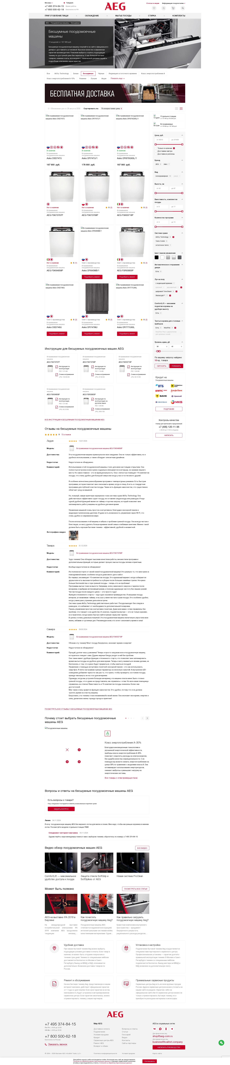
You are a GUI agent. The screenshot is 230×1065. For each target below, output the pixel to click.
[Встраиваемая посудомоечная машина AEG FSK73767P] (62, 186)
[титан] (179, 257)
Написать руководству (169, 1047)
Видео (124, 1037)
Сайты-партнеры (129, 1043)
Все (48, 73)
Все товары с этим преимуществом (121, 778)
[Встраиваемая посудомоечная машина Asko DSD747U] (62, 129)
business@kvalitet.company (168, 1042)
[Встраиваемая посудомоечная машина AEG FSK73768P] (97, 186)
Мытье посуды (123, 16)
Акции (103, 78)
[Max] (160, 1029)
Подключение (99, 1032)
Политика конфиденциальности (105, 1053)
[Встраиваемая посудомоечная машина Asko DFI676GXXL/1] (132, 129)
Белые (75, 73)
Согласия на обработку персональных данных (115, 1063)
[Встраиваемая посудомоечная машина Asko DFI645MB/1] (97, 241)
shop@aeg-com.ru (163, 1036)
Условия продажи (101, 1035)
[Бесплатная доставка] (115, 93)
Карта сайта (157, 1053)
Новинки (82, 78)
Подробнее (169, 409)
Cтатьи (125, 1032)
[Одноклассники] (166, 1029)
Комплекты (178, 16)
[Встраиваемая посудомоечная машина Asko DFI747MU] (97, 298)
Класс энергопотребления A (153, 73)
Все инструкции (74, 420)
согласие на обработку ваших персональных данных (91, 1061)
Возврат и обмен (101, 1046)
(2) (111, 207)
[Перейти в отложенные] (154, 8)
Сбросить (161, 366)
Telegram (69, 3)
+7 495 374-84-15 (54, 6)
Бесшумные (88, 73)
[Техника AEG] (115, 6)
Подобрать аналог (92, 277)
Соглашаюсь (149, 1061)
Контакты (126, 1040)
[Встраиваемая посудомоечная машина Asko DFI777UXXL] (132, 298)
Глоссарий (126, 1035)
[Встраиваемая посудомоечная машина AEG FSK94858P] (62, 241)
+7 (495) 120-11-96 (169, 427)
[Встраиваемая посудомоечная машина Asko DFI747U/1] (97, 129)
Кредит (97, 1037)
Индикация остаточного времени (123, 73)
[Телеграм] (172, 1029)
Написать (168, 435)
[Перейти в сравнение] (163, 8)
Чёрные (101, 73)
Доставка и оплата (102, 1029)
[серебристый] (174, 257)
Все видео (142, 848)
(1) (76, 263)
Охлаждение (92, 16)
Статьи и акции (152, 3)
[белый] (162, 257)
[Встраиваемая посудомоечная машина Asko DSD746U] (62, 298)
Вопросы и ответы (130, 1029)
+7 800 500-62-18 (54, 9)
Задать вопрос (61, 809)
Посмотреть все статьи (135, 889)
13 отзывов (66, 434)
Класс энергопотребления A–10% (61, 78)
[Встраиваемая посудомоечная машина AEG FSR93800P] (132, 241)
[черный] (156, 257)
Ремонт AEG (99, 1043)
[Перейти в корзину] (173, 8)
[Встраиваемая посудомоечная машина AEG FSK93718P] (132, 186)
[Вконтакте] (154, 1029)
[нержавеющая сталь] (168, 257)
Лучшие (94, 78)
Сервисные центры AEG (103, 1040)
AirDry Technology (62, 73)
